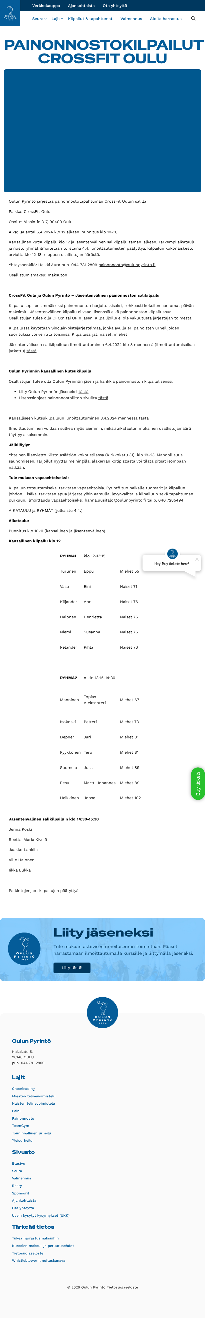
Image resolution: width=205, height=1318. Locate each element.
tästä (31, 350)
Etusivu (18, 1163)
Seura (38, 18)
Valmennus (131, 18)
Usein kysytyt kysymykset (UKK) (41, 1215)
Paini (16, 1111)
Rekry (17, 1186)
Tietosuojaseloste (27, 1253)
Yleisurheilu (22, 1140)
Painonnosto (23, 1118)
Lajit (56, 18)
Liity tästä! (72, 967)
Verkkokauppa (46, 5)
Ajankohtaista (81, 5)
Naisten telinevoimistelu (33, 1103)
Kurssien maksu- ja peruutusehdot (43, 1246)
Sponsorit (20, 1193)
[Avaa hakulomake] (193, 18)
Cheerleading (23, 1089)
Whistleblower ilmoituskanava (38, 1260)
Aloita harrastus (166, 18)
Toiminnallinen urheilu (31, 1133)
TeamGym (20, 1126)
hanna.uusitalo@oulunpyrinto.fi (115, 500)
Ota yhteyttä (115, 5)
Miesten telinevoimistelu (34, 1096)
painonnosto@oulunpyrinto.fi (127, 264)
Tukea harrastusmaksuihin (35, 1238)
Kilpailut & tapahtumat (90, 18)
